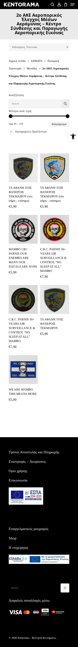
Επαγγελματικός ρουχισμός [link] (28, 529)
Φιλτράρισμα (59, 124)
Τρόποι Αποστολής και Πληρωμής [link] (34, 452)
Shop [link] (12, 538)
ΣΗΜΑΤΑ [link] (36, 60)
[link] (73, 136)
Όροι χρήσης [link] (18, 471)
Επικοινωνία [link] (18, 480)
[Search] (65, 587)
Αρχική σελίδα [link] (17, 60)
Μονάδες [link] (32, 68)
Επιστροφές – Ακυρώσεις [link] (27, 461)
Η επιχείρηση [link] (18, 548)
